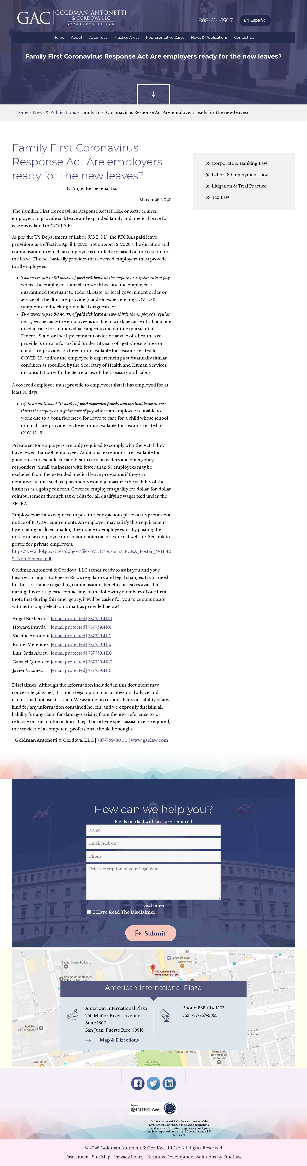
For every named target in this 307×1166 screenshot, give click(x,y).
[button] (302, 1133)
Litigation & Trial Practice (239, 186)
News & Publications (209, 37)
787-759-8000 (112, 740)
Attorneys (98, 37)
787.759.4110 (100, 653)
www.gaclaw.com (149, 740)
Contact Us (244, 37)
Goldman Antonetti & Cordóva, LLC (138, 1148)
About (76, 37)
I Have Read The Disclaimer (125, 912)
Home (58, 37)
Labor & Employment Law (240, 174)
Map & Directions (119, 1040)
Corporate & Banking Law (239, 163)
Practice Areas (126, 37)
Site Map (101, 1157)
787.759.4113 (99, 670)
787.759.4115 (99, 644)
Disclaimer (153, 905)
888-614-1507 (215, 20)
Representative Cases (165, 37)
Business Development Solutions (181, 1157)
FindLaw (232, 1157)
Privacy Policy (128, 1157)
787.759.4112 (99, 635)
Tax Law (220, 197)
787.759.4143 (100, 618)
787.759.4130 (100, 662)
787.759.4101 (100, 627)
